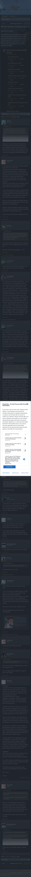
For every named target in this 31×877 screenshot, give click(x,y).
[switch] (24, 438)
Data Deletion (6, 472)
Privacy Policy (24, 472)
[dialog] (15, 438)
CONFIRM (9, 467)
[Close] (27, 404)
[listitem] (15, 434)
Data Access (15, 472)
